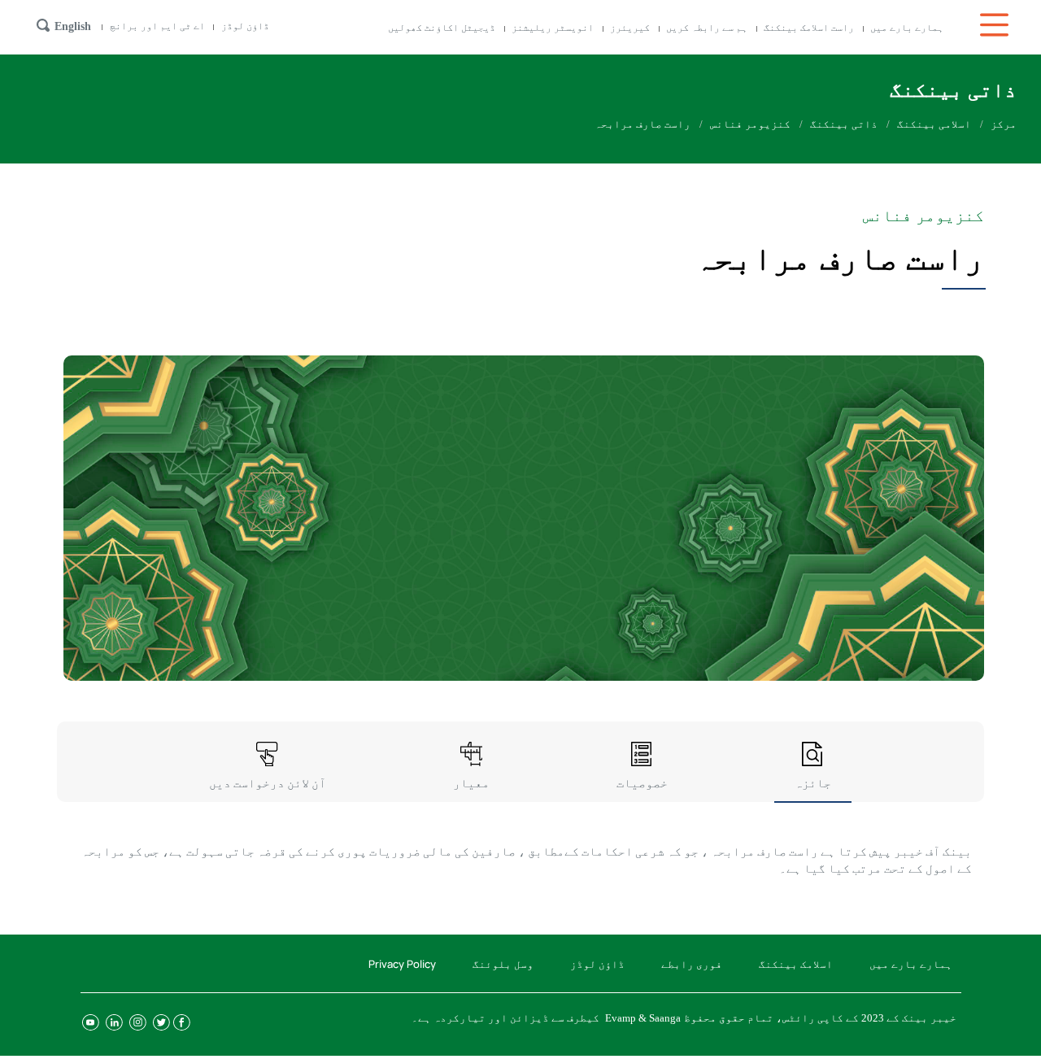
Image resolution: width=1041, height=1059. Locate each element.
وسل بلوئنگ (503, 964)
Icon (996, 25)
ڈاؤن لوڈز (245, 26)
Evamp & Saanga (643, 1018)
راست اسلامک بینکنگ (809, 27)
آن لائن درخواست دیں (267, 782)
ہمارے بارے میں (906, 27)
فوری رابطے (691, 964)
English (72, 26)
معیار (471, 782)
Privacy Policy (402, 964)
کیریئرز (630, 27)
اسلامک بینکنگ (796, 964)
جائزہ (813, 782)
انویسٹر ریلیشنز (553, 27)
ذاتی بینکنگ (844, 124)
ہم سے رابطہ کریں (706, 27)
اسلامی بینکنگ (934, 124)
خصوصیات (642, 782)
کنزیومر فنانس (750, 124)
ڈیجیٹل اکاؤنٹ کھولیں (441, 27)
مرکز (1004, 124)
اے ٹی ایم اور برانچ (157, 26)
